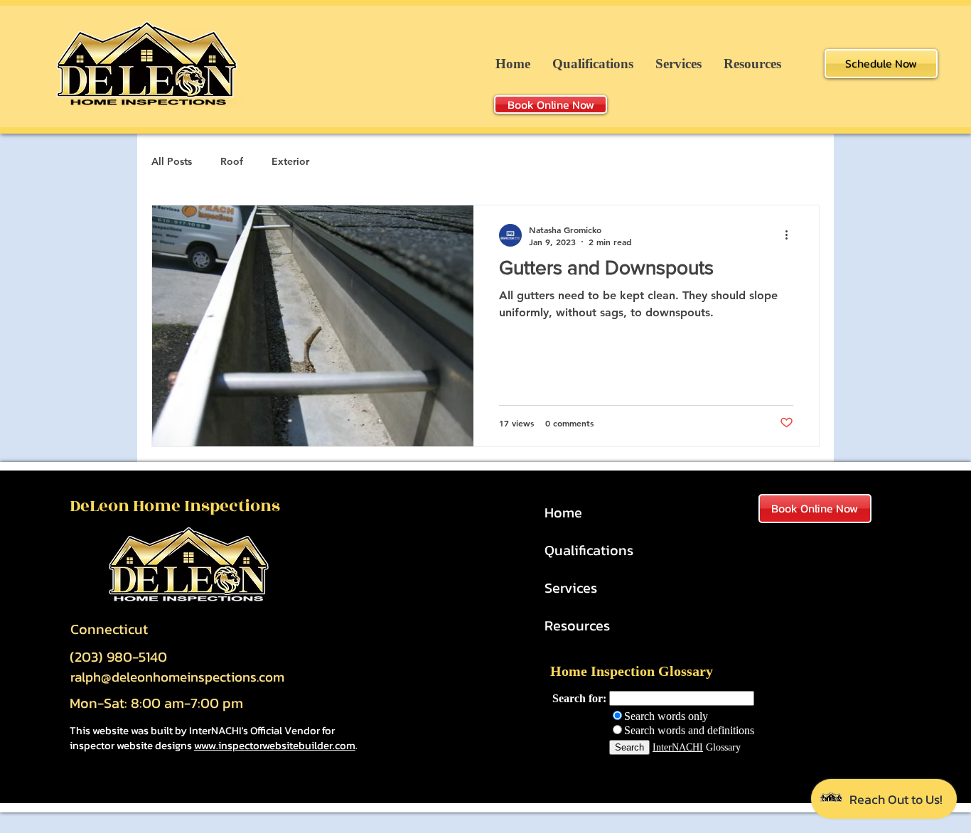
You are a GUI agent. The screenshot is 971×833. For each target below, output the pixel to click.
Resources (577, 625)
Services (570, 587)
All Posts (171, 161)
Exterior (290, 161)
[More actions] (791, 235)
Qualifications (588, 550)
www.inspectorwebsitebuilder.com (274, 745)
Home (563, 512)
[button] (752, 63)
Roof (231, 161)
